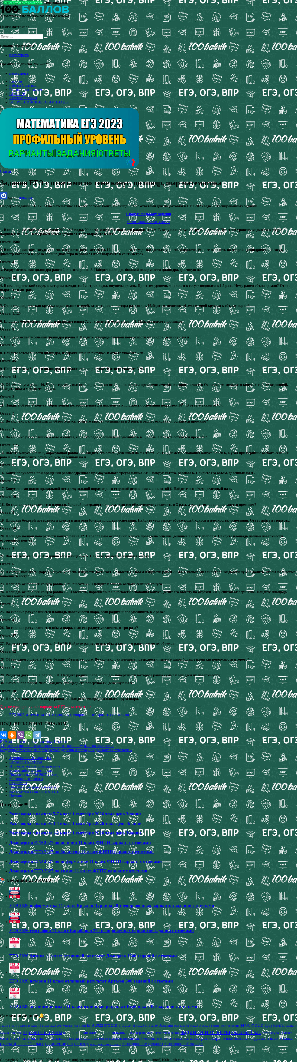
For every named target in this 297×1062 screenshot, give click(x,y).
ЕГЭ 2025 (138, 1025)
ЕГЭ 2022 (95, 1025)
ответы (72, 1038)
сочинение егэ (59, 1043)
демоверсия (137, 1033)
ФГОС (245, 1025)
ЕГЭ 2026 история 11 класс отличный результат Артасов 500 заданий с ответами (91, 981)
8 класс (13, 1025)
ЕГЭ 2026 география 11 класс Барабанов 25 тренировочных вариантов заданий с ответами (101, 930)
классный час (246, 1032)
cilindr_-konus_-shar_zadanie (148, 222)
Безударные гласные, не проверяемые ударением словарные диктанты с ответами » (66, 750)
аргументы (275, 1025)
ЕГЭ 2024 (125, 1025)
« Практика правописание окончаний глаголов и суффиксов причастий (57, 746)
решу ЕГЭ (247, 1038)
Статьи (5, 171)
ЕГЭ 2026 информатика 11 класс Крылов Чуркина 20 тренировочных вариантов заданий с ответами (111, 905)
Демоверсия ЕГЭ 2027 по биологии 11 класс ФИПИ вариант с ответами (81, 851)
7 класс (4, 1025)
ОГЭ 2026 (204, 1025)
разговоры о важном (221, 1038)
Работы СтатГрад (22, 85)
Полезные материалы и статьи (33, 787)
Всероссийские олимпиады (31, 770)
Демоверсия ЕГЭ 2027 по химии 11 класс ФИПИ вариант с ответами (78, 870)
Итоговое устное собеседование (34, 766)
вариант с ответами (11, 1033)
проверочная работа (110, 1038)
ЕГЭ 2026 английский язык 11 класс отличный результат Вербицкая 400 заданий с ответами (103, 1006)
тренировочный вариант (183, 1044)
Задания (166, 1025)
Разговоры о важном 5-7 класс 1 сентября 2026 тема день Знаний (75, 813)
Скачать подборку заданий (148, 214)
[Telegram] (37, 735)
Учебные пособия (23, 98)
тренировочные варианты (142, 1044)
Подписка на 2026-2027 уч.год (33, 775)
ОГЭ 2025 (192, 1025)
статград (81, 1044)
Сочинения (18, 783)
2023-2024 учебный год (64, 1025)
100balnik (25, 198)
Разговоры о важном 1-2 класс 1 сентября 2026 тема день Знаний (75, 832)
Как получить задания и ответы (34, 791)
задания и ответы (20, 742)
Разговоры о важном (25, 90)
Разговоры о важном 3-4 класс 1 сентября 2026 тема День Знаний (75, 823)
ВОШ (82, 1025)
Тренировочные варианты (30, 758)
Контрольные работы (26, 779)
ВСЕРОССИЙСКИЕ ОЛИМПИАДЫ (39, 102)
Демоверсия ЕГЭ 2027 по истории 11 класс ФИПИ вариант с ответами (80, 842)
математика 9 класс (15, 1038)
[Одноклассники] (12, 735)
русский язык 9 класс (273, 1038)
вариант (291, 1025)
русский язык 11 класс (22, 1043)
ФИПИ (257, 1025)
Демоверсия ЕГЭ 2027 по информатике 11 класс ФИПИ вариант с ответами (85, 861)
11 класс (43, 1025)
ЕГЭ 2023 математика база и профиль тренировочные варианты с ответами (69, 715)
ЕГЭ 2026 (151, 1025)
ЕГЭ (3, 742)
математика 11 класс (50, 742)
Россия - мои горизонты (225, 1025)
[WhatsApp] (28, 735)
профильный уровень (139, 1038)
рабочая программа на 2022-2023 (178, 1038)
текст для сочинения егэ (105, 1044)
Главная (15, 81)
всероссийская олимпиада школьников (96, 1032)
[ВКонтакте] (3, 735)
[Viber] (20, 735)
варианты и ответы (42, 1032)
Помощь (16, 795)
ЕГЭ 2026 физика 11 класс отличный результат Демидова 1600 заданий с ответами (93, 955)
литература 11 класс (277, 1033)
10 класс (32, 1026)
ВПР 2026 (17, 94)
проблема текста (89, 1038)
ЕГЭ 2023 (111, 1025)
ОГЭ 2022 (179, 1025)
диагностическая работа (163, 1033)
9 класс (22, 1025)
